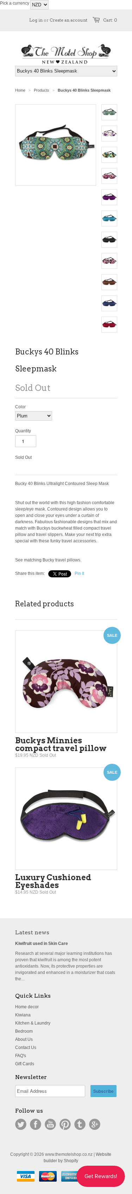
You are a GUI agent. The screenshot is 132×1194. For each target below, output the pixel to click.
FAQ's (20, 1055)
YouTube (50, 1124)
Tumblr (80, 1124)
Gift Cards (24, 1063)
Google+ (94, 1124)
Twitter (20, 1124)
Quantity (23, 430)
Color (20, 406)
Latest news (32, 932)
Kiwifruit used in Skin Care (41, 943)
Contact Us (25, 1047)
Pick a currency (15, 3)
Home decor (27, 1006)
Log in (36, 20)
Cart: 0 (110, 20)
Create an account (68, 20)
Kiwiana (23, 1015)
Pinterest (65, 1124)
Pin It (79, 573)
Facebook (35, 1124)
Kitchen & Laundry (32, 1023)
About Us (24, 1039)
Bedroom (24, 1031)
